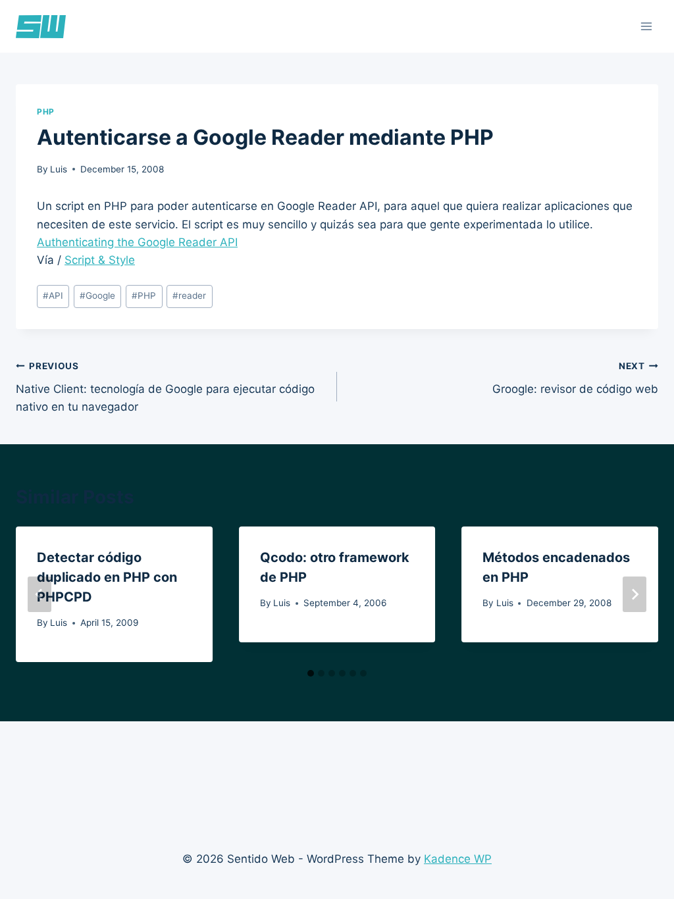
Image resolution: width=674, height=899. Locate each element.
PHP (46, 111)
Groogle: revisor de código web (575, 378)
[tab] (310, 673)
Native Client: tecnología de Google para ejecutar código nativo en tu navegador (165, 387)
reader (189, 295)
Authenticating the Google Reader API (137, 242)
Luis (58, 169)
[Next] (634, 594)
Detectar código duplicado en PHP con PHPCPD (107, 577)
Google (97, 295)
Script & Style (100, 260)
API (53, 295)
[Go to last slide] (39, 594)
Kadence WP (458, 858)
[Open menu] (646, 26)
